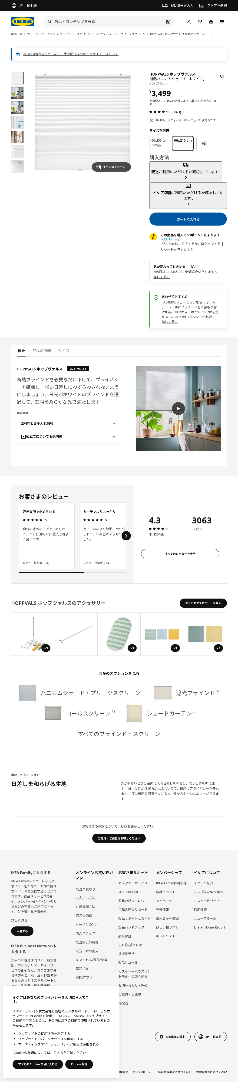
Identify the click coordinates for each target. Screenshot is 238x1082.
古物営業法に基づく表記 (211, 1072)
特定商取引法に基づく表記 (175, 1072)
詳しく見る (170, 322)
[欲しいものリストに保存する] (222, 76)
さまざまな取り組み (208, 892)
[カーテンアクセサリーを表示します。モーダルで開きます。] (75, 634)
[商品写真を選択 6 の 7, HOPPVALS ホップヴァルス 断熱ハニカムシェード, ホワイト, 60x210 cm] (17, 166)
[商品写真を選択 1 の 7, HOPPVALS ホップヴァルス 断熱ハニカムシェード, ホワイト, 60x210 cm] (17, 78)
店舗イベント (165, 892)
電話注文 (82, 968)
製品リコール (128, 962)
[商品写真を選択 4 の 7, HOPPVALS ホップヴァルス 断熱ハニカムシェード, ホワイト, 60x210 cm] (17, 137)
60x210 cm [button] (158, 83)
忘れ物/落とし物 (130, 945)
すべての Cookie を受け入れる (37, 1064)
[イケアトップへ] (22, 21)
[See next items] (126, 535)
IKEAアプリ (84, 977)
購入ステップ (85, 933)
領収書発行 (126, 954)
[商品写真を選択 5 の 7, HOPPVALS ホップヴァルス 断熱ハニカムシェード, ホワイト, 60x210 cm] (17, 151)
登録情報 (162, 909)
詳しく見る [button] (161, 277)
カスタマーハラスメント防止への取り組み (134, 974)
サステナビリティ (207, 901)
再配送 (123, 1003)
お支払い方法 (85, 898)
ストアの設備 (128, 892)
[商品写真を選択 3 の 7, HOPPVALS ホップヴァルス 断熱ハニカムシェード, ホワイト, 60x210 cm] (17, 122)
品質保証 (124, 936)
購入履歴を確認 (167, 918)
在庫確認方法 (85, 907)
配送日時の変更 (87, 951)
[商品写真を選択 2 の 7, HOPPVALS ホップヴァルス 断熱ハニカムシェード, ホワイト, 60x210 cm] (17, 107)
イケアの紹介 (203, 883)
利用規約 (122, 1072)
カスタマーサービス (133, 883)
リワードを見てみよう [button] (177, 249)
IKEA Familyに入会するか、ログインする (191, 243)
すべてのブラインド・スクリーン (119, 734)
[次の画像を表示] (125, 123)
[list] (72, 536)
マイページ (164, 901)
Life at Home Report (209, 927)
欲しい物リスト (167, 927)
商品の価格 (84, 915)
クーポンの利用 (87, 924)
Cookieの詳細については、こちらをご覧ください (50, 1052)
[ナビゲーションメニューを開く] (222, 21)
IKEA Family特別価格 (171, 883)
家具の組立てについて (134, 901)
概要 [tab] (21, 350)
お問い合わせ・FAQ (133, 985)
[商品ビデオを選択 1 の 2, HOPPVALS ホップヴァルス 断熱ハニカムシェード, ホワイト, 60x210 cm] (17, 93)
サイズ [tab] (63, 350)
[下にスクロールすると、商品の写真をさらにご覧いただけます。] (17, 175)
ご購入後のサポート (133, 909)
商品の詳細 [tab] (42, 350)
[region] (83, 123)
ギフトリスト (165, 936)
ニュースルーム (205, 918)
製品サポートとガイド (134, 918)
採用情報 (200, 909)
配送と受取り (85, 889)
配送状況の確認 (87, 942)
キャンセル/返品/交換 (91, 960)
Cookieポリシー (143, 1072)
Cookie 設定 (79, 1064)
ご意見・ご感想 (129, 994)
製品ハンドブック (131, 927)
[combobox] (104, 21)
